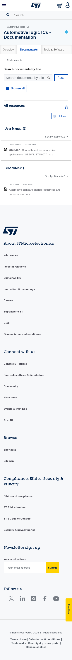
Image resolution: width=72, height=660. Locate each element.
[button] (4, 5)
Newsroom (10, 397)
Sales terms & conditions (44, 639)
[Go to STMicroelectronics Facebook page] (45, 599)
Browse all (18, 88)
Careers (8, 300)
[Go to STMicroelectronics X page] (12, 599)
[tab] (8, 49)
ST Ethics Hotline (14, 507)
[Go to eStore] (60, 6)
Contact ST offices (15, 363)
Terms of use (18, 639)
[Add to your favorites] (66, 108)
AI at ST (8, 419)
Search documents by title (22, 69)
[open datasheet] (5, 149)
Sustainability (12, 277)
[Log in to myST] (68, 5)
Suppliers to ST (13, 311)
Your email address (15, 559)
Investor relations (15, 266)
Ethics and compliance (18, 496)
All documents (14, 60)
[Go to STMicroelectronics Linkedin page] (22, 599)
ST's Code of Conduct (17, 518)
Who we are (11, 255)
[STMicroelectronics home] (36, 5)
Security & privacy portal (19, 529)
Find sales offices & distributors (24, 375)
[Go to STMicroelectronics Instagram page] (33, 599)
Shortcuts (10, 449)
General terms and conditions (22, 334)
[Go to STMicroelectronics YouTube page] (56, 599)
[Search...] (8, 15)
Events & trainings (15, 408)
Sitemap (9, 460)
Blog (7, 322)
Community (11, 386)
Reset (61, 77)
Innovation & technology (19, 289)
